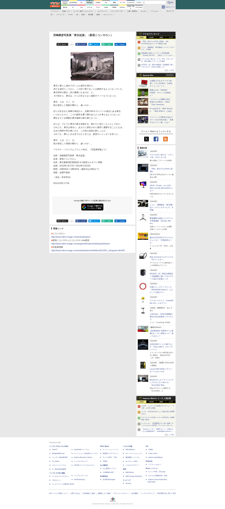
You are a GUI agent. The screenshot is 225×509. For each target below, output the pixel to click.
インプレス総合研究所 (60, 457)
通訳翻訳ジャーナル (133, 457)
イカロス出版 (127, 446)
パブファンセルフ (154, 464)
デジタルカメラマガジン (60, 476)
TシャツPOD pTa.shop (156, 472)
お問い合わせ (75, 493)
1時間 (141, 37)
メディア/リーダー (117, 11)
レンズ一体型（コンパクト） (84, 11)
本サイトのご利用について (58, 493)
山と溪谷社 (104, 465)
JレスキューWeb (131, 461)
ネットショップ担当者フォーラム (86, 453)
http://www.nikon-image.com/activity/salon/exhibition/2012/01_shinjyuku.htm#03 (88, 250)
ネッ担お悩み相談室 (59, 469)
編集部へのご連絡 (104, 493)
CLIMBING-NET (108, 472)
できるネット (56, 480)
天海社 (150, 449)
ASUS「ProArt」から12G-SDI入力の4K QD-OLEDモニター (161, 188)
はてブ (96, 44)
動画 (98, 15)
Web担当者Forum (58, 453)
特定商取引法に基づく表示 (166, 493)
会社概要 (135, 493)
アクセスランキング (151, 34)
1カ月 (171, 37)
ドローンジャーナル (59, 465)
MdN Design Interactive (134, 476)
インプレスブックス (81, 476)
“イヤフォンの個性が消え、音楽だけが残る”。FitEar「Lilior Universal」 (161, 102)
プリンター (155, 11)
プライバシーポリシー (121, 493)
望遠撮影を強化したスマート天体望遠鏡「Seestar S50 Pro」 (161, 220)
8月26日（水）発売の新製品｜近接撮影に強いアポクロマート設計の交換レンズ (161, 276)
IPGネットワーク (152, 468)
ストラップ (60, 15)
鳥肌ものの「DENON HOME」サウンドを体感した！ (161, 92)
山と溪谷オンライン (110, 468)
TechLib (128, 483)
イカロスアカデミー (133, 465)
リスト (72, 44)
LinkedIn (122, 44)
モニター (144, 11)
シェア (83, 44)
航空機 (90, 15)
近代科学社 (104, 476)
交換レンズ (66, 11)
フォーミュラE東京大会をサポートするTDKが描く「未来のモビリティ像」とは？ (161, 119)
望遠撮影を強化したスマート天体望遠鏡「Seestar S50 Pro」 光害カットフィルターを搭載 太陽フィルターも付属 (158, 55)
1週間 (161, 37)
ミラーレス (54, 11)
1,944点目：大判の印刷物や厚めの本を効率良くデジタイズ (161, 316)
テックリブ (127, 480)
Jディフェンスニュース (134, 453)
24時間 (151, 37)
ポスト (64, 44)
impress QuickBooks (155, 457)
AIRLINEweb (130, 449)
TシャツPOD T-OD (110, 457)
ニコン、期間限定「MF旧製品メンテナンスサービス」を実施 (161, 207)
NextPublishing (79, 479)
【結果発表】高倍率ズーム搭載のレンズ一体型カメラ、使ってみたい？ (161, 333)
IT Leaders (56, 461)
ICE (147, 446)
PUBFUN (149, 461)
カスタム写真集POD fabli (157, 476)
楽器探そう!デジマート (111, 453)
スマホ (70, 15)
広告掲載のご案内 (89, 493)
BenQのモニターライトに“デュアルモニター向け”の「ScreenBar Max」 (161, 382)
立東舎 (105, 461)
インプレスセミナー (81, 461)
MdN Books (130, 472)
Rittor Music (104, 446)
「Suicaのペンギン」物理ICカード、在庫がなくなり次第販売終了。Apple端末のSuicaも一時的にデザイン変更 (157, 431)
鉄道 (83, 15)
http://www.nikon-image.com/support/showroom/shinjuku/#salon (80, 244)
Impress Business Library (83, 457)
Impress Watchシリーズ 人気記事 (157, 398)
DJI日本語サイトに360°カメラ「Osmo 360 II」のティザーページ (161, 346)
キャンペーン (108, 15)
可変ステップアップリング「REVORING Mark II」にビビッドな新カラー (161, 289)
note (109, 44)
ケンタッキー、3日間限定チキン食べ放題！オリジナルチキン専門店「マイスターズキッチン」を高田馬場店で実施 (157, 425)
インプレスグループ (147, 493)
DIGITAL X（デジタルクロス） (84, 465)
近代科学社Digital (109, 479)
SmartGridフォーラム (81, 449)
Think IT (55, 449)
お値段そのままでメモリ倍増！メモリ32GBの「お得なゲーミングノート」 (161, 83)
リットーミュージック (110, 449)
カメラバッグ (102, 11)
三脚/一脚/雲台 (132, 11)
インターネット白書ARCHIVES (63, 484)
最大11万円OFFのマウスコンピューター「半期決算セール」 (162, 240)
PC (52, 15)
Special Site (148, 75)
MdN (124, 469)
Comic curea (152, 453)
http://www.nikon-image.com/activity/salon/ (70, 237)
